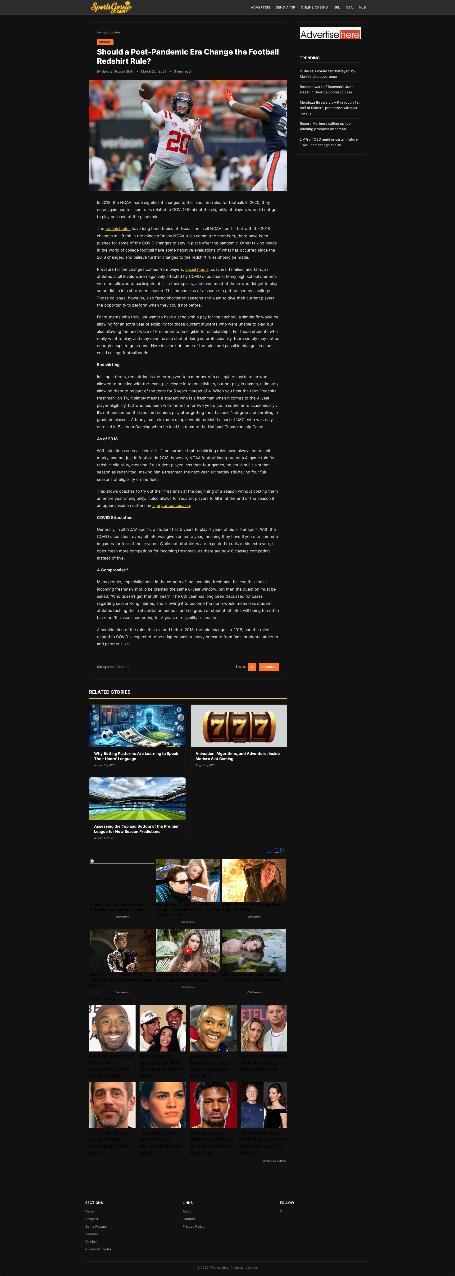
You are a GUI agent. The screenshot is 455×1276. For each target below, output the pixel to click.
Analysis (91, 1219)
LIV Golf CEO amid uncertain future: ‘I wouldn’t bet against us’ (329, 142)
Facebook (269, 667)
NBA (349, 7)
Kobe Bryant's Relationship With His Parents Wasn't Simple (161, 1066)
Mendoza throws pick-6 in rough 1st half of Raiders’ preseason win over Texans (329, 107)
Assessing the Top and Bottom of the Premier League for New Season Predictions (136, 829)
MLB (362, 7)
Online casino (314, 7)
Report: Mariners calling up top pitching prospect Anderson (325, 126)
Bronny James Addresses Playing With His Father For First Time (212, 1142)
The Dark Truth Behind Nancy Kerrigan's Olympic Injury (161, 1142)
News (89, 1211)
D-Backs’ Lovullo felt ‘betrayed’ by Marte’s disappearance (327, 73)
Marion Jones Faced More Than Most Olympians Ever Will (210, 1066)
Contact (189, 1219)
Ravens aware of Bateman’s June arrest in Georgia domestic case (326, 89)
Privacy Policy (194, 1226)
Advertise (260, 7)
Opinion (91, 1242)
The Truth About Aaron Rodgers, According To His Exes (108, 1142)
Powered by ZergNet (274, 1160)
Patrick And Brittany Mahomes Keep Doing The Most (264, 1063)
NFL (337, 7)
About (187, 1211)
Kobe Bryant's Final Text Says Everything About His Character (111, 1066)
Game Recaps (96, 1226)
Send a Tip (285, 7)
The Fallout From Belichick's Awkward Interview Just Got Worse (264, 1142)
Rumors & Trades (98, 1249)
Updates (114, 32)
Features (92, 1234)
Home (101, 32)
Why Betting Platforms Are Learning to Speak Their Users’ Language (136, 756)
